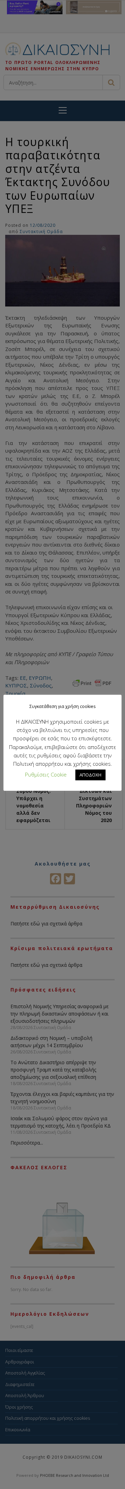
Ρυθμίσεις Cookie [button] (46, 774)
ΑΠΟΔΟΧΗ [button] (90, 775)
